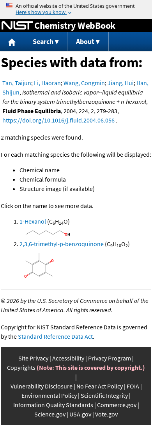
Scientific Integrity (104, 395)
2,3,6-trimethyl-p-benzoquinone (61, 244)
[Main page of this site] (12, 41)
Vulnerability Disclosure (41, 386)
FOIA (133, 386)
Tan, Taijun (16, 83)
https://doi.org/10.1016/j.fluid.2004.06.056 (58, 120)
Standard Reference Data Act (55, 336)
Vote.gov (106, 414)
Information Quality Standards (53, 405)
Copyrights (21, 367)
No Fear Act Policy (99, 386)
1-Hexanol (32, 221)
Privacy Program (109, 358)
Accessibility (68, 358)
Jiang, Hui (121, 83)
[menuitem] (12, 41)
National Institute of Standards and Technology (17, 26)
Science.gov (49, 414)
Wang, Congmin (84, 83)
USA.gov (80, 414)
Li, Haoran (47, 83)
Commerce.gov (116, 405)
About (85, 41)
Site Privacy (33, 358)
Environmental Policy (49, 395)
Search (43, 41)
